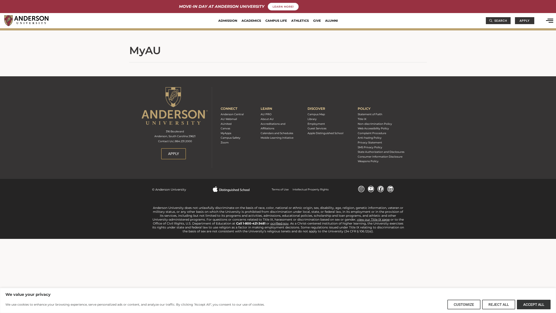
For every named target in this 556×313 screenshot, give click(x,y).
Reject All (498, 304)
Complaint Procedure (372, 133)
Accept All (533, 304)
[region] (278, 300)
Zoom (225, 142)
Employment (316, 123)
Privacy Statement (370, 142)
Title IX (362, 119)
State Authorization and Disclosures (381, 151)
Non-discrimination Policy (375, 123)
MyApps (226, 133)
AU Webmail (229, 119)
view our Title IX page (373, 219)
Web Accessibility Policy (373, 128)
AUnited (226, 123)
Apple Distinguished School (325, 133)
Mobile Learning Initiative (277, 137)
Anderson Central (232, 114)
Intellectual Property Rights (309, 189)
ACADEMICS (251, 21)
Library (312, 119)
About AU (267, 119)
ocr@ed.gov (279, 223)
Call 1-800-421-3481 (251, 223)
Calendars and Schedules (277, 133)
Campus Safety (230, 137)
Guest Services (317, 128)
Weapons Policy (368, 161)
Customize (464, 304)
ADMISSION (227, 21)
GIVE (317, 21)
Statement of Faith (370, 114)
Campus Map (316, 114)
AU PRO (266, 114)
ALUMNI (331, 21)
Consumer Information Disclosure (380, 156)
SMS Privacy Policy (370, 147)
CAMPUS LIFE (276, 21)
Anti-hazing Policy (370, 137)
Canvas (225, 128)
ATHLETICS (300, 21)
